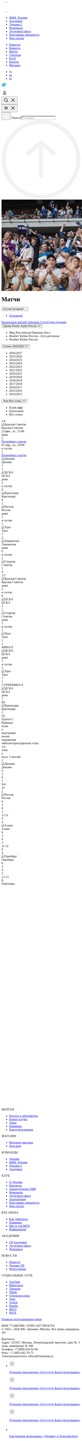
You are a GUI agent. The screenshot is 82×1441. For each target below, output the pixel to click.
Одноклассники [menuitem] (19, 1295)
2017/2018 (15, 383)
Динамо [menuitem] (14, 1158)
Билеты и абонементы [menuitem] (23, 1115)
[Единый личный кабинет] (5, 94)
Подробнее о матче (14, 441)
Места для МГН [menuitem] (19, 1226)
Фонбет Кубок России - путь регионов (34, 336)
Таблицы (33, 322)
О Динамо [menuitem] (16, 1182)
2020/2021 (15, 373)
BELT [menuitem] (13, 1309)
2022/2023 (15, 366)
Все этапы (16, 414)
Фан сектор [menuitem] (16, 1206)
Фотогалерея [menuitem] (17, 1269)
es (10, 78)
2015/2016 (15, 390)
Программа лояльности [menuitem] (24, 1202)
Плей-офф (15, 407)
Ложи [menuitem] (13, 1122)
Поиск (15, 117)
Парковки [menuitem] (15, 1126)
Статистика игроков (53, 322)
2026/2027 (15, 353)
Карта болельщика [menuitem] (21, 1129)
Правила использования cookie (22, 1319)
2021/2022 (15, 370)
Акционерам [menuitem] (17, 1199)
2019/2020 (15, 377)
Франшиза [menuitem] (16, 1192)
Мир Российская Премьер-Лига (29, 332)
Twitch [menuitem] (13, 1302)
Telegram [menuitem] (14, 1288)
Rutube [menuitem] (13, 1306)
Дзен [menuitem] (12, 1299)
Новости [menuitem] (14, 1262)
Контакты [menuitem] (15, 1185)
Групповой (16, 411)
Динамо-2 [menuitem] (15, 1165)
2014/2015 (15, 394)
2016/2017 (15, 387)
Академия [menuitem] (15, 1169)
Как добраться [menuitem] (18, 1219)
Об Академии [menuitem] (18, 1242)
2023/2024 (15, 363)
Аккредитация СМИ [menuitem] (22, 1189)
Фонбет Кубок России (23, 339)
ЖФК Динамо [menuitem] (18, 1162)
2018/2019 (15, 380)
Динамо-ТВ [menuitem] (16, 1265)
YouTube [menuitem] (14, 1282)
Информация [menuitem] (17, 1229)
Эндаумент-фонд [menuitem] (20, 1195)
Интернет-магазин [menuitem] (21, 1142)
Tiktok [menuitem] (13, 1292)
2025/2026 (15, 356)
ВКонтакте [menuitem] (16, 1285)
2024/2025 (15, 359)
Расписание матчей (14, 322)
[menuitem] (44, 17)
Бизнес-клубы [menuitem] (18, 1119)
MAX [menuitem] (12, 1312)
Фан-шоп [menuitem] (15, 1146)
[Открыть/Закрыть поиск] (10, 100)
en (10, 75)
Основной (16, 315)
